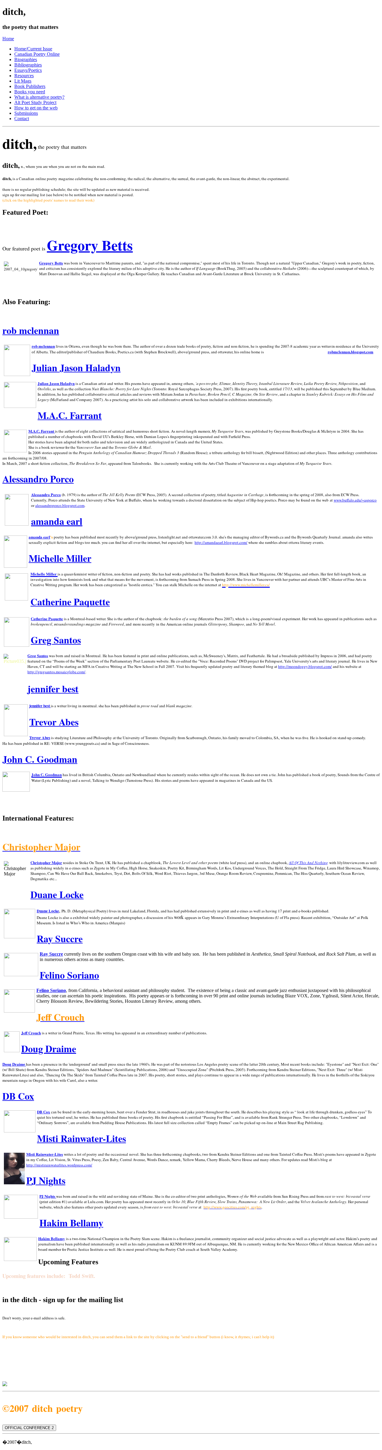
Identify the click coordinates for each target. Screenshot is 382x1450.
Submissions (26, 113)
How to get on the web (36, 107)
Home (8, 38)
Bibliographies (28, 64)
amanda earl (56, 521)
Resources (24, 75)
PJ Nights (47, 1196)
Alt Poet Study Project (35, 102)
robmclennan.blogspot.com (350, 352)
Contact (21, 118)
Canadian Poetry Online (37, 54)
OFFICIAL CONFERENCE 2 (29, 1428)
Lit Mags (22, 80)
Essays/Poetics (28, 70)
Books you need (29, 91)
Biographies (25, 59)
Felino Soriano (51, 990)
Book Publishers (29, 86)
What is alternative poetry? (39, 97)
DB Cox (43, 1112)
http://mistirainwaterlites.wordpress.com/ (59, 1165)
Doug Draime (48, 1049)
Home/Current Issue (33, 48)
